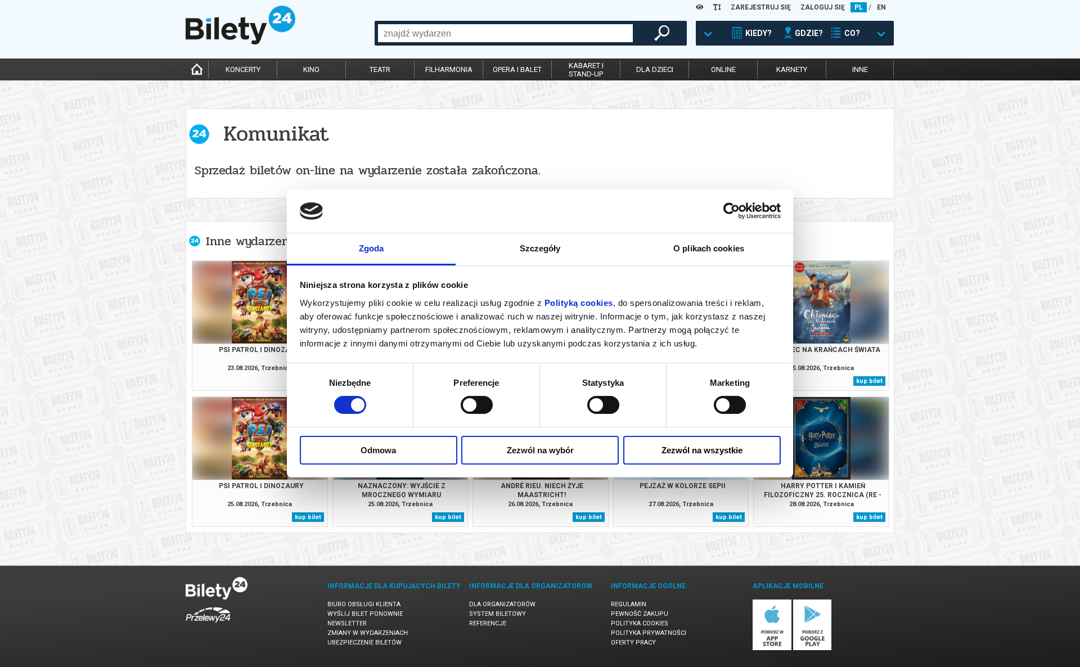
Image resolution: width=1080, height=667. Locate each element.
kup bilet (869, 381)
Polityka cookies (639, 623)
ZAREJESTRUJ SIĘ (761, 7)
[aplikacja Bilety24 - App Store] (772, 648)
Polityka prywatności (648, 633)
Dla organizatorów (502, 604)
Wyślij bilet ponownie (365, 614)
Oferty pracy (633, 642)
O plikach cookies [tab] (708, 248)
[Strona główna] (240, 41)
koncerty (243, 69)
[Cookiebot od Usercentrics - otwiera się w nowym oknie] (731, 210)
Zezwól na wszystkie (702, 450)
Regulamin (628, 604)
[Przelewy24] (208, 624)
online (723, 69)
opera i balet (517, 69)
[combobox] (505, 33)
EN (881, 7)
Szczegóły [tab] (540, 248)
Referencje (487, 623)
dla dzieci (654, 69)
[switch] (477, 405)
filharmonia (448, 69)
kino (311, 69)
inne (860, 69)
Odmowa (378, 450)
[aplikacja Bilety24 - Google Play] (812, 648)
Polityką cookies (578, 303)
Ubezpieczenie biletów (364, 642)
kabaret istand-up (586, 69)
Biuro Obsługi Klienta (363, 604)
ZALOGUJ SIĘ (822, 7)
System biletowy (497, 614)
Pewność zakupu (639, 614)
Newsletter (347, 623)
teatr (380, 69)
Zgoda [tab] (371, 248)
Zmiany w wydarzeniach (367, 633)
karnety (791, 69)
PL (858, 7)
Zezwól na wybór (540, 450)
